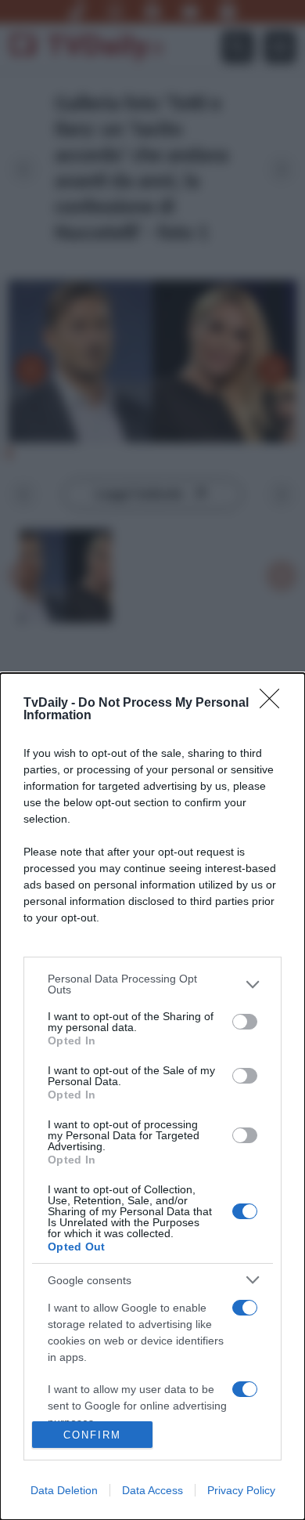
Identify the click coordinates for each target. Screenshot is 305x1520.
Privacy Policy (241, 1490)
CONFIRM (92, 1435)
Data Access (152, 1490)
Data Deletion (64, 1490)
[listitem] (152, 984)
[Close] (274, 703)
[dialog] (152, 1096)
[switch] (244, 1022)
